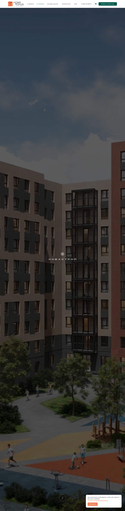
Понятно (93, 504)
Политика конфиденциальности (98, 500)
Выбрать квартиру (107, 4)
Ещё (75, 4)
